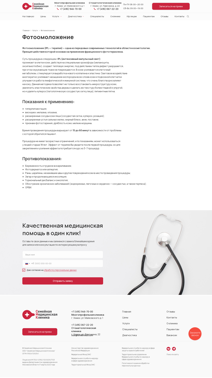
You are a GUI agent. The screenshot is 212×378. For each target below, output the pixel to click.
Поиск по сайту (173, 354)
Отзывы (164, 16)
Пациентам (149, 16)
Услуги (55, 16)
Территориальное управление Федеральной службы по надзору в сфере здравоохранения (136, 357)
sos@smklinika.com (82, 335)
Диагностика (75, 16)
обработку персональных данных (60, 270)
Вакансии (172, 335)
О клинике (115, 16)
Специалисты (97, 16)
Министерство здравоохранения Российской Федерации (85, 349)
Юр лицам (132, 16)
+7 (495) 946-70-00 (70, 9)
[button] (171, 6)
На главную (28, 16)
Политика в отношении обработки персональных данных (135, 364)
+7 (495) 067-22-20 (107, 9)
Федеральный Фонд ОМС (81, 354)
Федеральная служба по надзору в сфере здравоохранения (84, 359)
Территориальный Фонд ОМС (83, 364)
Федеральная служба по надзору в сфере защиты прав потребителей (138, 349)
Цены (43, 16)
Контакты (179, 16)
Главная (26, 30)
